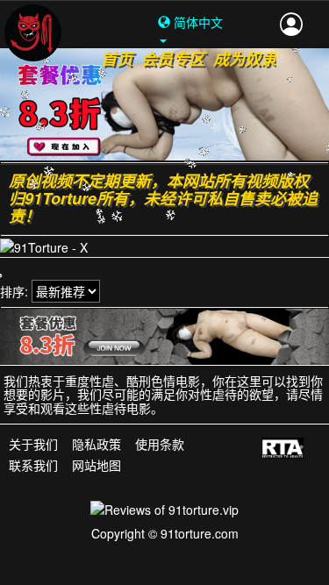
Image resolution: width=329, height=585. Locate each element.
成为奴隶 (244, 58)
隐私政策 (96, 445)
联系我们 (33, 465)
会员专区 (172, 58)
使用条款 (159, 445)
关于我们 (33, 445)
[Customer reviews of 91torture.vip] (164, 508)
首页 (116, 58)
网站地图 (96, 465)
